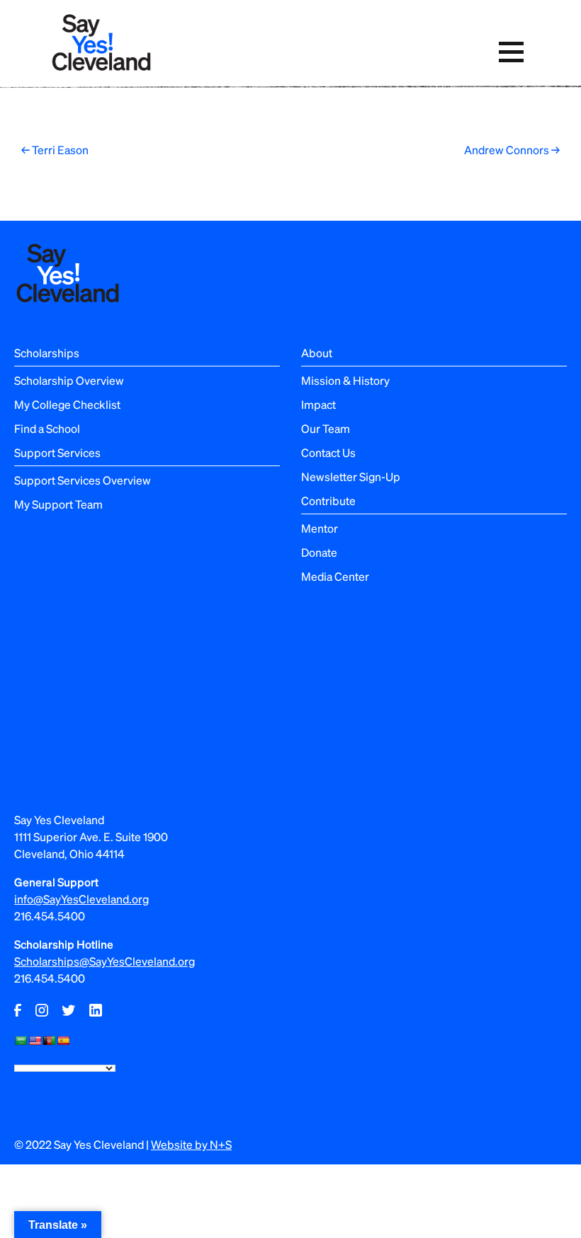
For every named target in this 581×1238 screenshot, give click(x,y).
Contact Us (328, 452)
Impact (318, 404)
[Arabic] (20, 1040)
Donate (319, 552)
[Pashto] (49, 1040)
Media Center (335, 576)
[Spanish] (63, 1040)
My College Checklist (67, 404)
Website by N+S (191, 1144)
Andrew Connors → (512, 149)
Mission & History (345, 380)
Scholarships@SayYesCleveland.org (104, 961)
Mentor (319, 528)
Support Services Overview (82, 480)
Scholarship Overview (69, 380)
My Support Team (58, 504)
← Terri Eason (55, 149)
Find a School (47, 428)
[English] (34, 1040)
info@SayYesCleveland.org (81, 898)
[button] (511, 52)
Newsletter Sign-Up (350, 476)
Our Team (325, 428)
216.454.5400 (49, 915)
